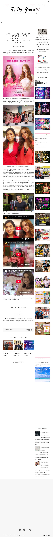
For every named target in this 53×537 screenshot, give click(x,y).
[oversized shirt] (42, 162)
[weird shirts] (42, 209)
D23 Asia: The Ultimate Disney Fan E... (28, 353)
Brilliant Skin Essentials (18, 318)
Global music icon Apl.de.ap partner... (7, 353)
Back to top (46, 535)
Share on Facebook (12, 312)
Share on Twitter (25, 312)
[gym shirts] (42, 272)
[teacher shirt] (42, 303)
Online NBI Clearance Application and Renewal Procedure (44, 434)
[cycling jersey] (42, 178)
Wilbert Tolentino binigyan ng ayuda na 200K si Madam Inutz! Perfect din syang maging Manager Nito (42, 465)
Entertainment (6, 320)
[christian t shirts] (42, 240)
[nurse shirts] (42, 334)
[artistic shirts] (42, 98)
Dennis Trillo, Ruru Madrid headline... (17, 353)
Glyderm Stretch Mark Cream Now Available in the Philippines (45, 449)
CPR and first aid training (40, 147)
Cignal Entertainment (27, 318)
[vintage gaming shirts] (42, 318)
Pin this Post (19, 314)
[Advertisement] (42, 346)
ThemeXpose (14, 535)
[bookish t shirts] (42, 225)
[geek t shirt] (42, 130)
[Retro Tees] (42, 193)
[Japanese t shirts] (42, 256)
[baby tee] (42, 287)
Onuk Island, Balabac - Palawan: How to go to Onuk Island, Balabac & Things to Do (42, 364)
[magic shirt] (42, 114)
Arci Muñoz (10, 318)
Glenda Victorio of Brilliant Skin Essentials (18, 320)
